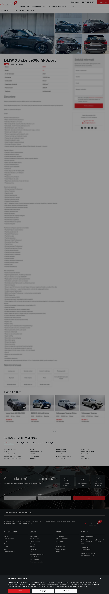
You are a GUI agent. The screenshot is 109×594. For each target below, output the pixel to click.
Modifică (66, 591)
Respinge (43, 591)
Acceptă (19, 591)
